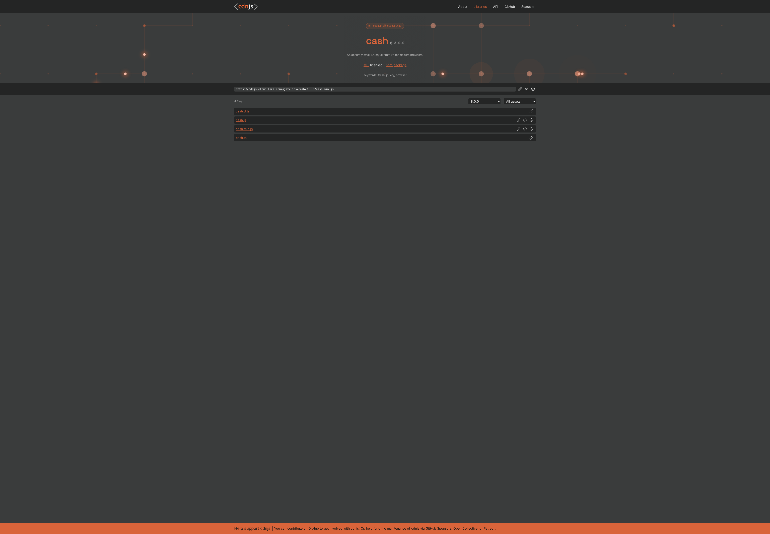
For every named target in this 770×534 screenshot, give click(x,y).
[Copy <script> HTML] (526, 89)
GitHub (510, 7)
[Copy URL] (520, 89)
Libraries (480, 7)
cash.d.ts (242, 111)
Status (526, 7)
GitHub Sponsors (438, 528)
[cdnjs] (246, 6)
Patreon (489, 528)
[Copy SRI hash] (533, 89)
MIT (366, 65)
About (462, 7)
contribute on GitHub (303, 528)
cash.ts (241, 138)
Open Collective (465, 528)
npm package (396, 65)
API (495, 7)
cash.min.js (244, 129)
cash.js (241, 120)
